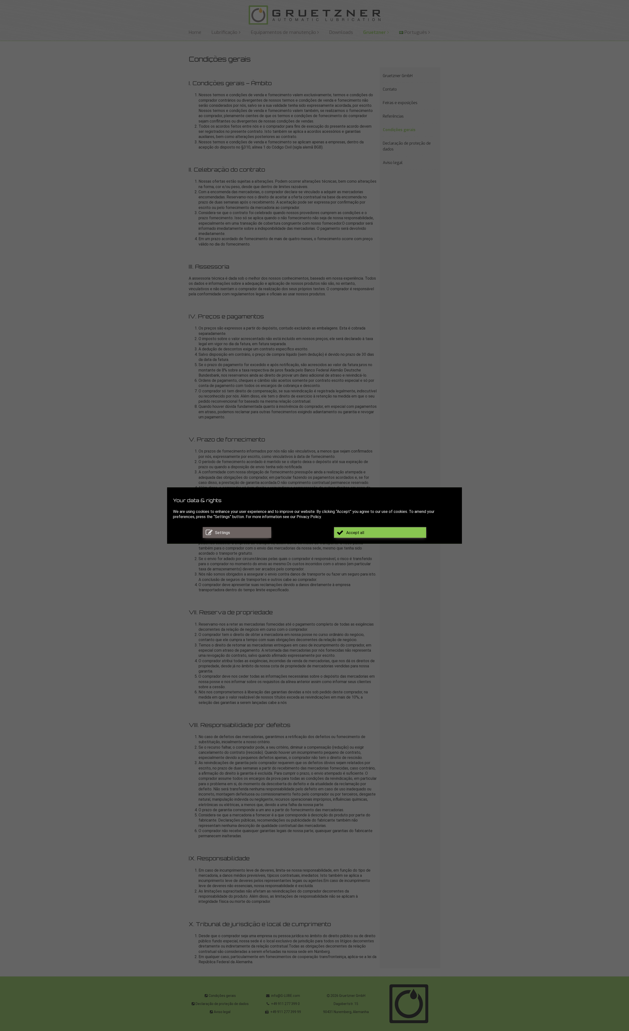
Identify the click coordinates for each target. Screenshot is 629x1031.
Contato (390, 89)
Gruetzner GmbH (398, 75)
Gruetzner (374, 32)
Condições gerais (399, 129)
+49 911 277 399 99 (285, 1012)
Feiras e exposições (400, 102)
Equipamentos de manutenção (283, 32)
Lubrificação (224, 32)
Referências (393, 116)
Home (195, 32)
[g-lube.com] (314, 15)
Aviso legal (393, 162)
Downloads (341, 32)
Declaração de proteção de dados (407, 146)
